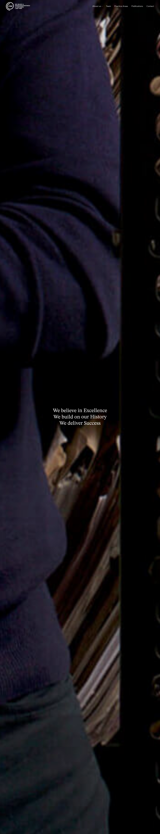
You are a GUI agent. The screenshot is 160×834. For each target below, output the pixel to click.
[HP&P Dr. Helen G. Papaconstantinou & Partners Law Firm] (18, 6)
